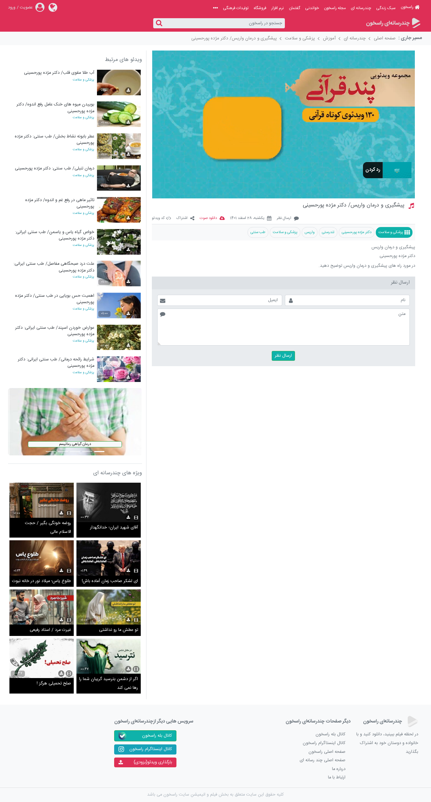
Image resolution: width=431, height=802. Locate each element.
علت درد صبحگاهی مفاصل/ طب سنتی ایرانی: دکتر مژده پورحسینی (53, 267)
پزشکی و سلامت (300, 38)
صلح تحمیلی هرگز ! (54, 683)
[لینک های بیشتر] (215, 8)
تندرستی (328, 232)
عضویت (26, 7)
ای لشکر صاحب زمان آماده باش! (110, 581)
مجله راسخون (335, 8)
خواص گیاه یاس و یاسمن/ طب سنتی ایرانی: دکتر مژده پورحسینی (54, 235)
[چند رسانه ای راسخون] (393, 23)
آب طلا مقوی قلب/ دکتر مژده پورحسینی (59, 73)
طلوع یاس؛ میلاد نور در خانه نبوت (41, 581)
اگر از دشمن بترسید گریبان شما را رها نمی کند (108, 684)
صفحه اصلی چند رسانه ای (322, 760)
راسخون (407, 7)
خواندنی (312, 8)
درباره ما (338, 769)
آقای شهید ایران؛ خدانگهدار (114, 527)
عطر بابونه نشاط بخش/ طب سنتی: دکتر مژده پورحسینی (54, 139)
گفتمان (294, 8)
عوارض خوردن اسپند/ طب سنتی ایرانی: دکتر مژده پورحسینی (54, 331)
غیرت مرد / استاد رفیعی (50, 630)
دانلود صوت (208, 218)
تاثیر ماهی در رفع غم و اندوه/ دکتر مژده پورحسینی (59, 203)
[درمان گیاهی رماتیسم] (75, 421)
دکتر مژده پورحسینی (356, 232)
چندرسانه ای (361, 8)
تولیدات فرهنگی (235, 8)
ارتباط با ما (336, 777)
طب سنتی (258, 232)
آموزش (329, 38)
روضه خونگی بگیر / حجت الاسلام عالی (48, 528)
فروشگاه (260, 8)
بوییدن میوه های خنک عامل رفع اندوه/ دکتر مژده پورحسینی (55, 107)
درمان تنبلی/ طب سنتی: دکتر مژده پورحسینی (54, 168)
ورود (11, 7)
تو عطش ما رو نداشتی (118, 630)
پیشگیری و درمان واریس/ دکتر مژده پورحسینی (234, 38)
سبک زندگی (386, 8)
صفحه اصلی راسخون (326, 752)
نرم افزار (277, 8)
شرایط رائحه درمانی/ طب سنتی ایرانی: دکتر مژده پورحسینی (56, 362)
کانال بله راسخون (330, 734)
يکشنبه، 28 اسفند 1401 (247, 218)
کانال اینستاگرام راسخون (324, 743)
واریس (309, 232)
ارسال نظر (284, 218)
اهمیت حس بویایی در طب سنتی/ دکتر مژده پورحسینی (54, 299)
